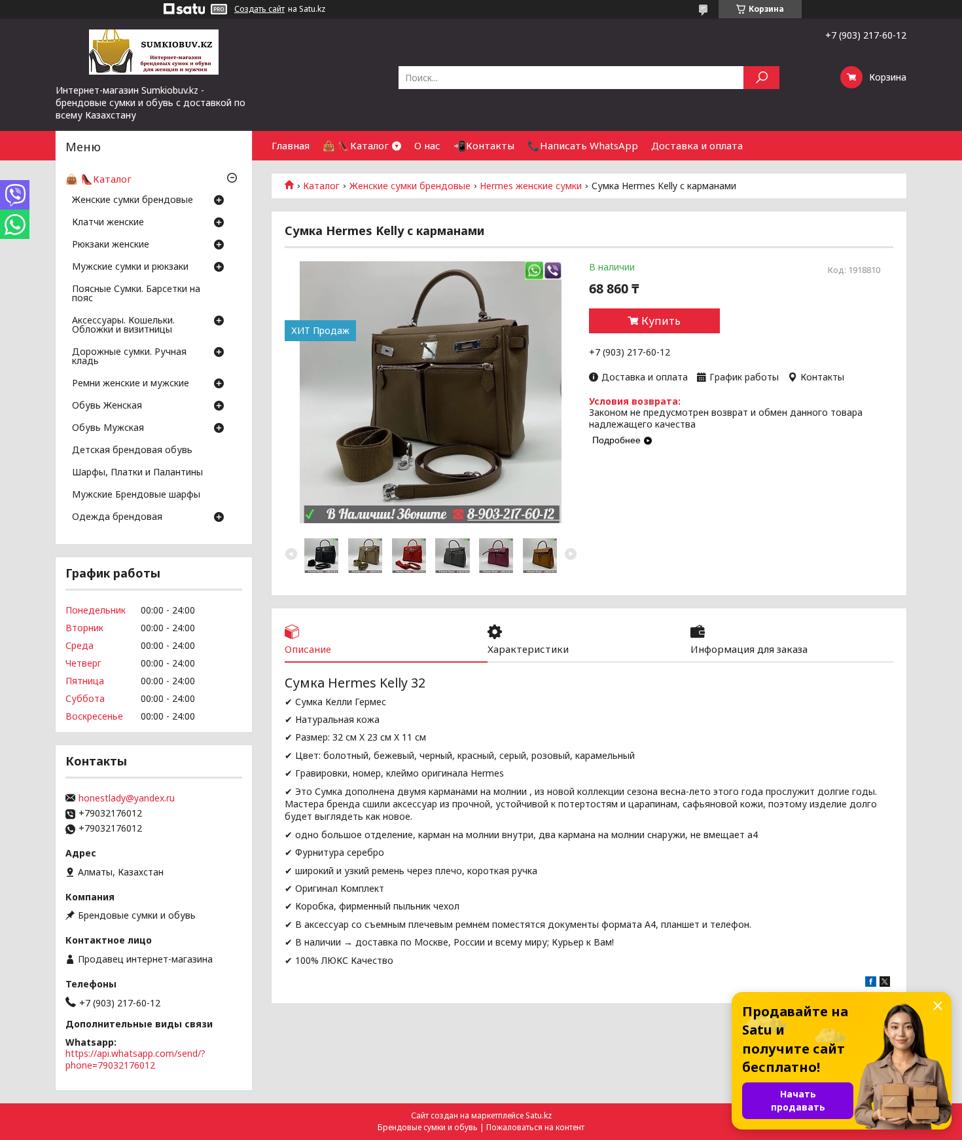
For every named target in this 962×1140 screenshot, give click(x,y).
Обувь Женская (107, 406)
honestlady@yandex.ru (127, 798)
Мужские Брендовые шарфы (136, 495)
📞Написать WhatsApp (582, 145)
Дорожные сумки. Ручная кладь (129, 357)
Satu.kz (539, 1115)
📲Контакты (484, 145)
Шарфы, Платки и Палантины (137, 473)
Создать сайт (259, 9)
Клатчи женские (108, 222)
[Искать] (761, 77)
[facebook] (870, 983)
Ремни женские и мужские (130, 383)
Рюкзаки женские (110, 245)
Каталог (321, 186)
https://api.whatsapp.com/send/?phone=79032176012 (135, 1059)
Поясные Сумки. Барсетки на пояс (136, 294)
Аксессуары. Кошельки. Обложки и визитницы (123, 325)
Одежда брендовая (117, 517)
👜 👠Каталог (356, 145)
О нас (427, 145)
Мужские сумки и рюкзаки (130, 267)
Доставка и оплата (697, 145)
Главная (291, 145)
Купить (661, 321)
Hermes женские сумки (531, 186)
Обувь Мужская (108, 428)
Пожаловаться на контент (535, 1127)
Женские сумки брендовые (410, 186)
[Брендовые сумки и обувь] (153, 51)
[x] (885, 983)
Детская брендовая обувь (132, 450)
